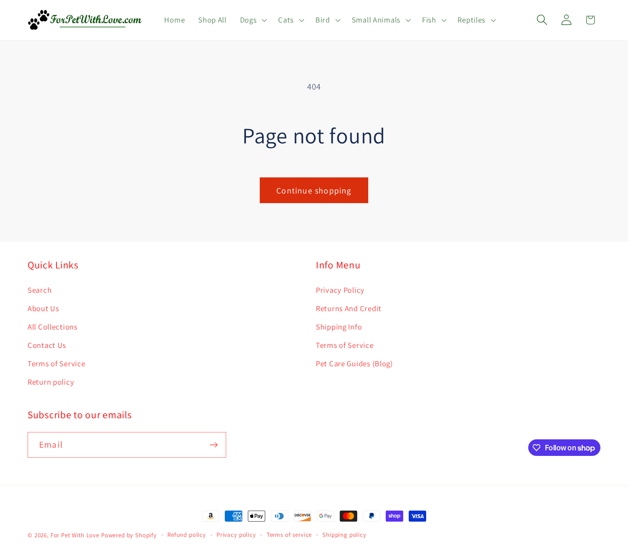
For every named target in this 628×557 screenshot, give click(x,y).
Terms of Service (57, 363)
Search (39, 290)
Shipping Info (339, 327)
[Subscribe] (213, 445)
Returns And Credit (349, 308)
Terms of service (289, 535)
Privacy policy (236, 535)
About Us (43, 308)
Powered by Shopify (129, 535)
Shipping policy (344, 535)
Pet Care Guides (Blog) (354, 363)
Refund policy (186, 535)
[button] (252, 20)
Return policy (51, 382)
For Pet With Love (75, 535)
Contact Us (47, 345)
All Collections (53, 327)
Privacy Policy (340, 290)
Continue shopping (313, 190)
